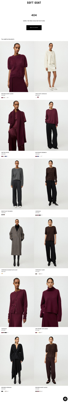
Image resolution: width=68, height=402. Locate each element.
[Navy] (6, 156)
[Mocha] (4, 214)
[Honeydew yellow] (38, 332)
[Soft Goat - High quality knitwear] (34, 3)
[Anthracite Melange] (2, 214)
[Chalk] (40, 156)
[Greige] (4, 97)
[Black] (40, 215)
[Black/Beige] (2, 273)
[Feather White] (6, 97)
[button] (65, 399)
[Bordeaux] (2, 97)
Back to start (34, 27)
